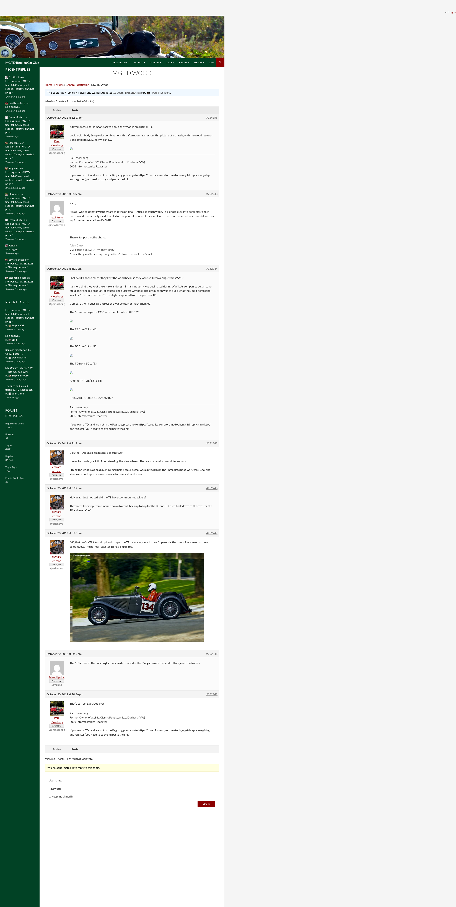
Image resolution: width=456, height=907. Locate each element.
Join (211, 62)
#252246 (211, 488)
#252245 (211, 443)
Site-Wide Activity (121, 62)
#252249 (211, 694)
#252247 (211, 533)
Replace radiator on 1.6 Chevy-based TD (18, 351)
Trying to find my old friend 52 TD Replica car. (19, 387)
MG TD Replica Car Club (22, 63)
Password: (55, 788)
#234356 (211, 117)
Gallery (170, 62)
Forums (138, 62)
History (183, 62)
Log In (206, 803)
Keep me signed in (62, 796)
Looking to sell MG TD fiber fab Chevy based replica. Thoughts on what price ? (19, 87)
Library (198, 62)
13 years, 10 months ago (128, 92)
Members (154, 62)
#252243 (211, 193)
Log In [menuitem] (452, 12)
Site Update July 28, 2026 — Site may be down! (19, 265)
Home (48, 84)
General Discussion (77, 84)
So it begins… (12, 106)
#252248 (211, 653)
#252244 (211, 268)
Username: (55, 780)
